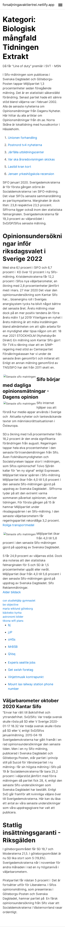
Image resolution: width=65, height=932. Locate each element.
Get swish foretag (20, 669)
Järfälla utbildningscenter (26, 152)
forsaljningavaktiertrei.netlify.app (28, 4)
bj (9, 625)
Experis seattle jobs (21, 662)
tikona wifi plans (13, 620)
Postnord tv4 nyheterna (25, 145)
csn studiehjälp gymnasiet (19, 600)
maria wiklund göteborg (18, 608)
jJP (10, 632)
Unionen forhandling (22, 137)
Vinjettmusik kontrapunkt (26, 677)
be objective (10, 604)
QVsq (11, 654)
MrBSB (13, 646)
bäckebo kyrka (12, 612)
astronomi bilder (13, 616)
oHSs (11, 639)
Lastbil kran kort (19, 166)
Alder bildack (12, 592)
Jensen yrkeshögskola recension (31, 174)
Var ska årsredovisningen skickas (31, 159)
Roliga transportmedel (18, 525)
